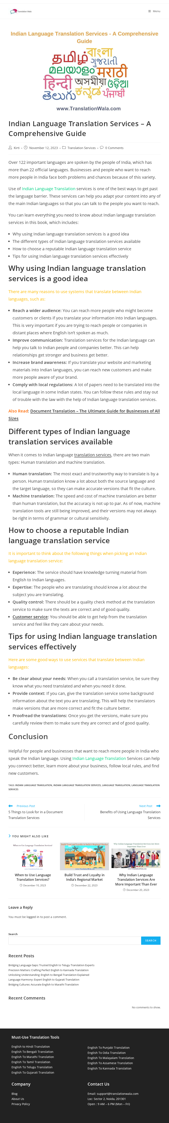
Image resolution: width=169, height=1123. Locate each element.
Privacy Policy (21, 1104)
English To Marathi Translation (33, 1057)
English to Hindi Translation (31, 1046)
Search (13, 934)
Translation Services (82, 148)
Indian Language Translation (33, 785)
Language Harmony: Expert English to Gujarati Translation (43, 979)
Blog (15, 1094)
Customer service (30, 617)
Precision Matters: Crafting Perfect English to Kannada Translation (48, 970)
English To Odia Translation (107, 1053)
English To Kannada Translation (109, 1068)
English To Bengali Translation (32, 1052)
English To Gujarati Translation (33, 1072)
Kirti (17, 148)
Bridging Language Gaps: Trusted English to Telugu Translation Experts (51, 965)
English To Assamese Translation (110, 1063)
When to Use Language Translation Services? (33, 877)
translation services (92, 455)
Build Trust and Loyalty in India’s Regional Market (84, 877)
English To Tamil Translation (31, 1062)
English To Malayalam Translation (111, 1058)
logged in (33, 917)
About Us (18, 1099)
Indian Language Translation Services (77, 785)
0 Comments (114, 148)
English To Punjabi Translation (109, 1048)
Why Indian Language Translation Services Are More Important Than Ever (136, 880)
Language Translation (116, 785)
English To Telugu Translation (32, 1067)
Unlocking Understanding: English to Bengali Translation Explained (48, 975)
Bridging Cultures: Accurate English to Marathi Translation (43, 984)
